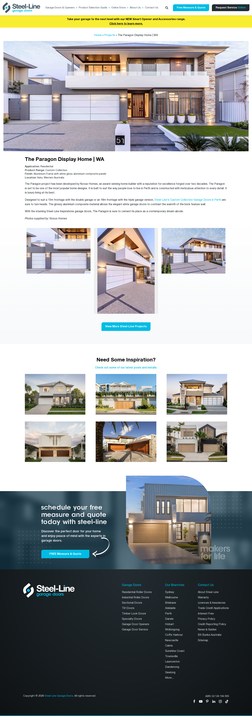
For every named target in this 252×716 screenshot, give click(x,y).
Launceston (172, 661)
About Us (135, 8)
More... (169, 677)
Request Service (231, 7)
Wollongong (172, 629)
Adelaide (170, 608)
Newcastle (171, 640)
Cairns (169, 645)
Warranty (203, 597)
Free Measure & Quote (191, 7)
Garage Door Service (135, 629)
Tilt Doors (128, 608)
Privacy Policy (206, 619)
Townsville (171, 656)
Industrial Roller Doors (135, 597)
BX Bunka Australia (209, 635)
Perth (168, 613)
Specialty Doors (132, 619)
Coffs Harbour (174, 635)
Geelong (170, 672)
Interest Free (206, 613)
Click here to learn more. (126, 23)
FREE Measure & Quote (65, 554)
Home (98, 35)
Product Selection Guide (93, 8)
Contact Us (151, 8)
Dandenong (172, 667)
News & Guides (207, 629)
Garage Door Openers (135, 624)
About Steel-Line (208, 592)
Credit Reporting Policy (212, 624)
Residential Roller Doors (137, 592)
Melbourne (171, 597)
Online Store (118, 8)
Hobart (169, 624)
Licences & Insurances (211, 603)
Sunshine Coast (174, 651)
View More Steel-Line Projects (126, 326)
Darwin (169, 619)
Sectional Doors (132, 603)
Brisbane (170, 603)
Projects (109, 35)
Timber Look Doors (134, 613)
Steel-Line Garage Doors (59, 696)
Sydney (169, 592)
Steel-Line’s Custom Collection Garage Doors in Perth (187, 200)
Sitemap (203, 640)
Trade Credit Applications (213, 608)
